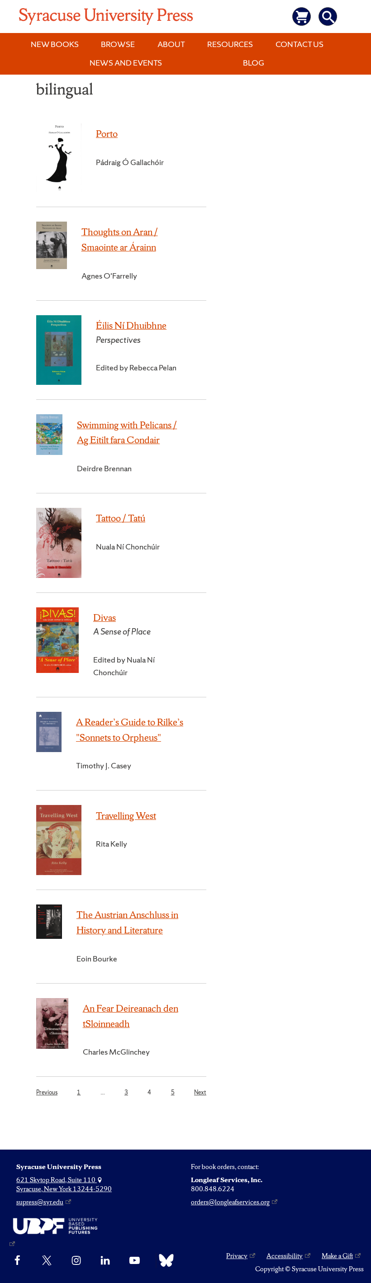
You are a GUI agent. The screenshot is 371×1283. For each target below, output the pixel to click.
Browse (118, 44)
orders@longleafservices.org (230, 1202)
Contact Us (299, 44)
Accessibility (284, 1256)
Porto (107, 134)
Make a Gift (337, 1256)
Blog (253, 62)
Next (200, 1092)
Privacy (236, 1256)
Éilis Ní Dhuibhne (131, 325)
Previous (46, 1092)
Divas (104, 617)
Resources (230, 44)
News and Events (126, 62)
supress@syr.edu (39, 1202)
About (171, 44)
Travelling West (126, 816)
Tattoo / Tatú (120, 518)
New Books (55, 44)
